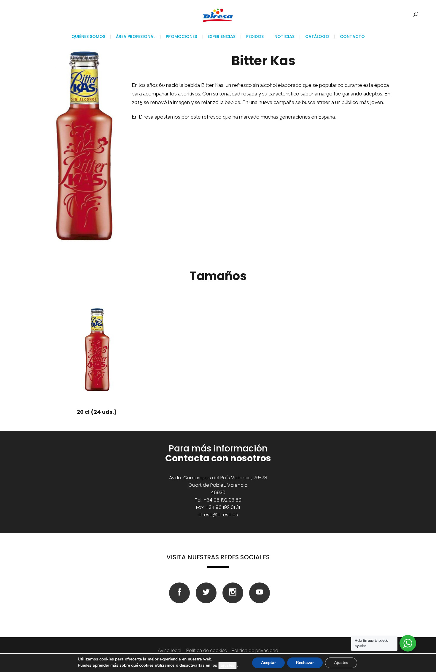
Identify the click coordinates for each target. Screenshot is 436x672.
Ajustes (341, 662)
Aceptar (268, 662)
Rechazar (305, 662)
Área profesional (135, 36)
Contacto (352, 36)
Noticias (284, 36)
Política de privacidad (254, 650)
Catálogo (317, 36)
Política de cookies (206, 650)
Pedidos (255, 36)
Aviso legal (170, 650)
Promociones (181, 36)
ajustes (227, 665)
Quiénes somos (88, 36)
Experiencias (221, 36)
